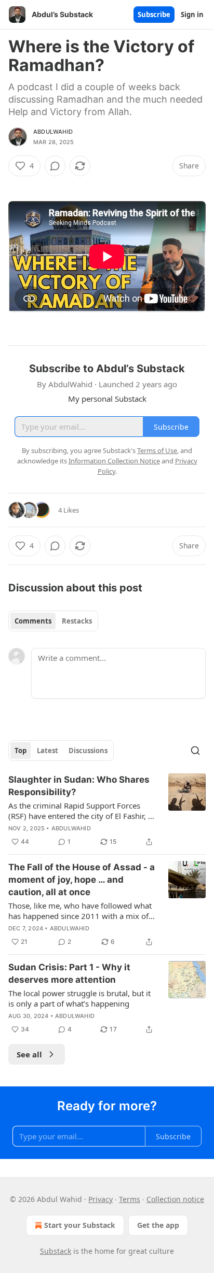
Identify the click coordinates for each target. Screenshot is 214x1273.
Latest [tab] (47, 750)
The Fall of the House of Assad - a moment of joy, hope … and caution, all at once (81, 879)
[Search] (195, 750)
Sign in (192, 14)
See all (29, 1054)
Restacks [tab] (77, 621)
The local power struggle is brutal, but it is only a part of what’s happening (79, 998)
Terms (129, 1199)
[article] (107, 810)
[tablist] (53, 621)
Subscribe (154, 14)
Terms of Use (157, 450)
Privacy (100, 1199)
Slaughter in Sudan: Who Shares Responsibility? (79, 785)
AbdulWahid (53, 131)
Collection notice (175, 1199)
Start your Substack (79, 1225)
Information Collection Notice (114, 460)
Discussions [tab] (88, 750)
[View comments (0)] (55, 165)
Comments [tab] (33, 621)
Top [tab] (20, 750)
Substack (55, 1251)
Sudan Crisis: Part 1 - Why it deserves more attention (69, 973)
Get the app (158, 1225)
